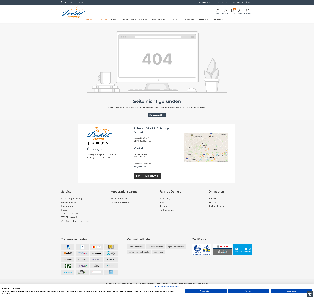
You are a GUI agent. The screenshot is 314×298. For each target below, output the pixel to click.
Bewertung (164, 198)
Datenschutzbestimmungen (164, 286)
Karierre (225, 2)
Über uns (217, 2)
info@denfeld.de (140, 166)
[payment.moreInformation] (67, 253)
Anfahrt (212, 198)
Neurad (65, 210)
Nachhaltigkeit (166, 210)
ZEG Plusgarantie (69, 217)
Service (250, 2)
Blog (161, 202)
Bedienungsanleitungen (72, 198)
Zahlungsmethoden (74, 239)
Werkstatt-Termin (205, 2)
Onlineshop (216, 191)
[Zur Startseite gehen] (74, 11)
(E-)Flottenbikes (69, 202)
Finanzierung (67, 206)
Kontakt (240, 2)
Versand (212, 202)
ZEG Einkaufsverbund (120, 202)
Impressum (177, 286)
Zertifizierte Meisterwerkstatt (75, 221)
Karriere (163, 206)
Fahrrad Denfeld (170, 191)
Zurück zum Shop (157, 115)
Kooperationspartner (124, 191)
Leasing (232, 2)
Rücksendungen (216, 206)
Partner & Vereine (118, 198)
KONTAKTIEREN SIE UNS (147, 176)
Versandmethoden (139, 239)
